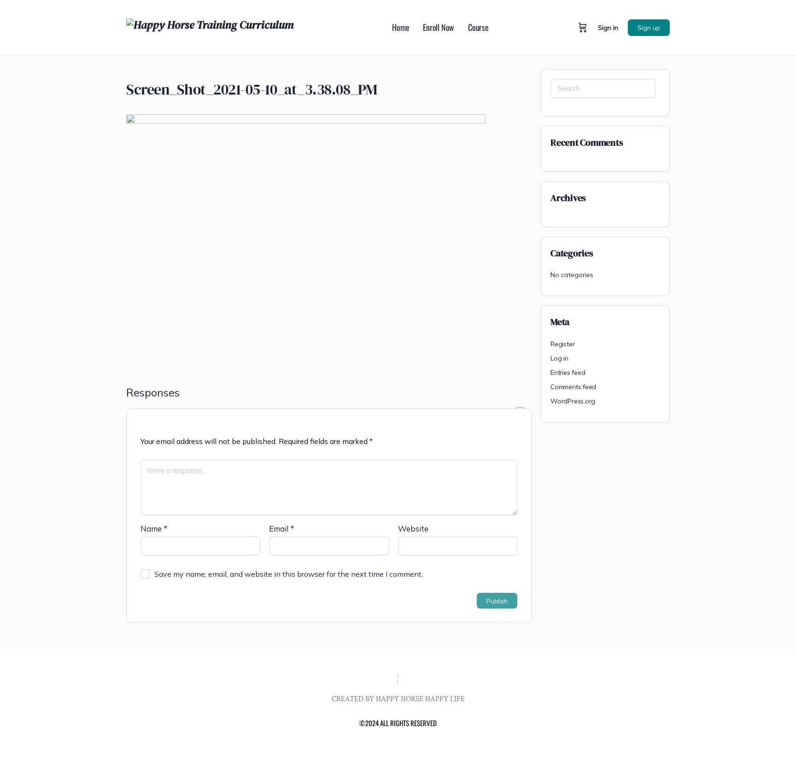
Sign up (649, 28)
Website (413, 528)
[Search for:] (603, 88)
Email (281, 528)
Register (562, 344)
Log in (559, 358)
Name (154, 528)
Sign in (608, 28)
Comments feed (573, 387)
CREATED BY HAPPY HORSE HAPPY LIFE (398, 699)
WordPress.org (572, 401)
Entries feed (567, 372)
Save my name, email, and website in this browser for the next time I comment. (288, 574)
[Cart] (583, 27)
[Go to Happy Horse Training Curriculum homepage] (210, 26)
